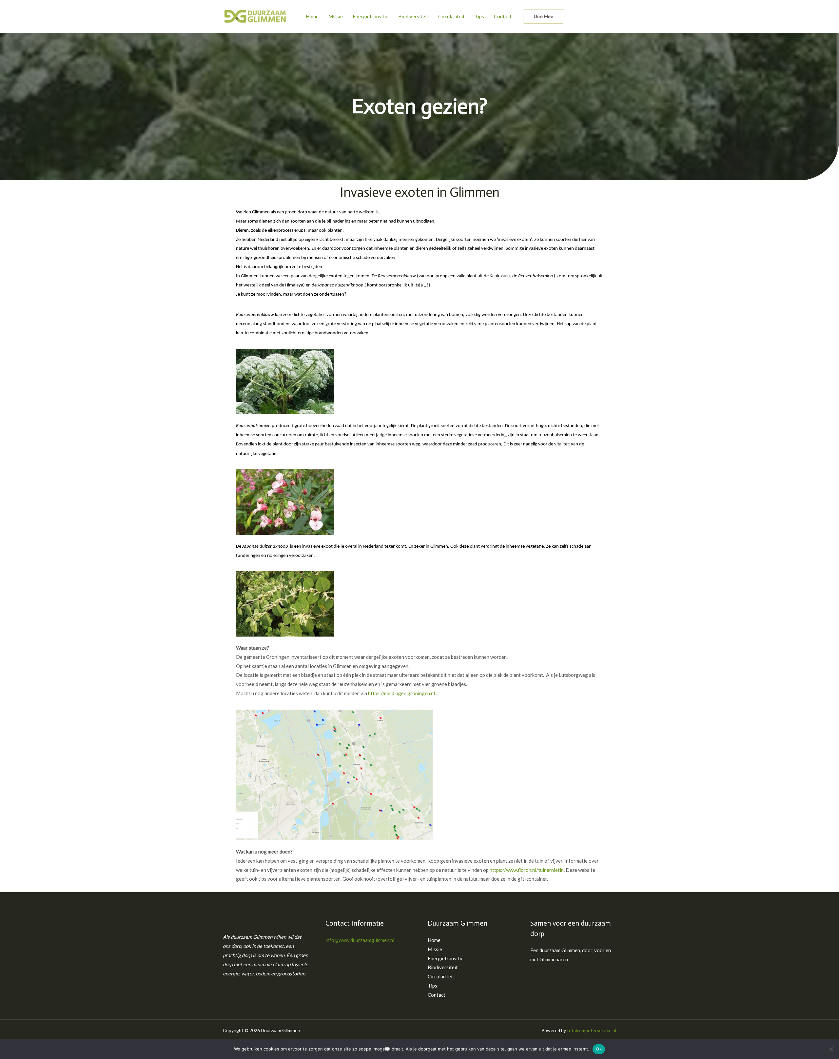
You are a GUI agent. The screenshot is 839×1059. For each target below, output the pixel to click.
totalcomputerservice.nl (591, 1030)
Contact (503, 16)
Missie (335, 16)
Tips (479, 16)
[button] (543, 16)
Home (312, 16)
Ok (599, 1048)
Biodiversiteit (413, 16)
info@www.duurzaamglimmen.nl (359, 940)
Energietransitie (370, 16)
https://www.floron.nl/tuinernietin (527, 870)
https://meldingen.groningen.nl (401, 693)
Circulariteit (451, 16)
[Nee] (831, 1049)
